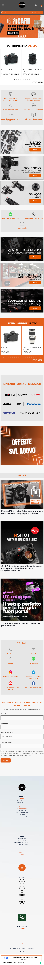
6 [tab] (25, 79)
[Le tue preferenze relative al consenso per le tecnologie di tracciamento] (40, 963)
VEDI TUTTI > (37, 82)
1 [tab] (14, 79)
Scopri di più (11, 755)
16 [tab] (35, 357)
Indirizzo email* (6, 742)
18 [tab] (40, 357)
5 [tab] (23, 79)
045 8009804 (22, 809)
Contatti (22, 852)
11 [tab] (25, 357)
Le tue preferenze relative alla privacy (24, 958)
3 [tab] (18, 79)
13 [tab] (29, 357)
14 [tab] (31, 357)
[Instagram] (23, 951)
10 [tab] (23, 357)
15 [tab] (33, 357)
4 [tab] (20, 79)
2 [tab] (16, 79)
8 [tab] (29, 79)
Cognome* (5, 723)
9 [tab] (20, 357)
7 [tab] (27, 79)
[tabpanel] (11, 63)
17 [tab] (38, 357)
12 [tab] (27, 357)
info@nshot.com (22, 807)
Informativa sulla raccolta (13, 962)
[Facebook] (20, 951)
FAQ (22, 854)
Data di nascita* (7, 732)
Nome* (3, 714)
